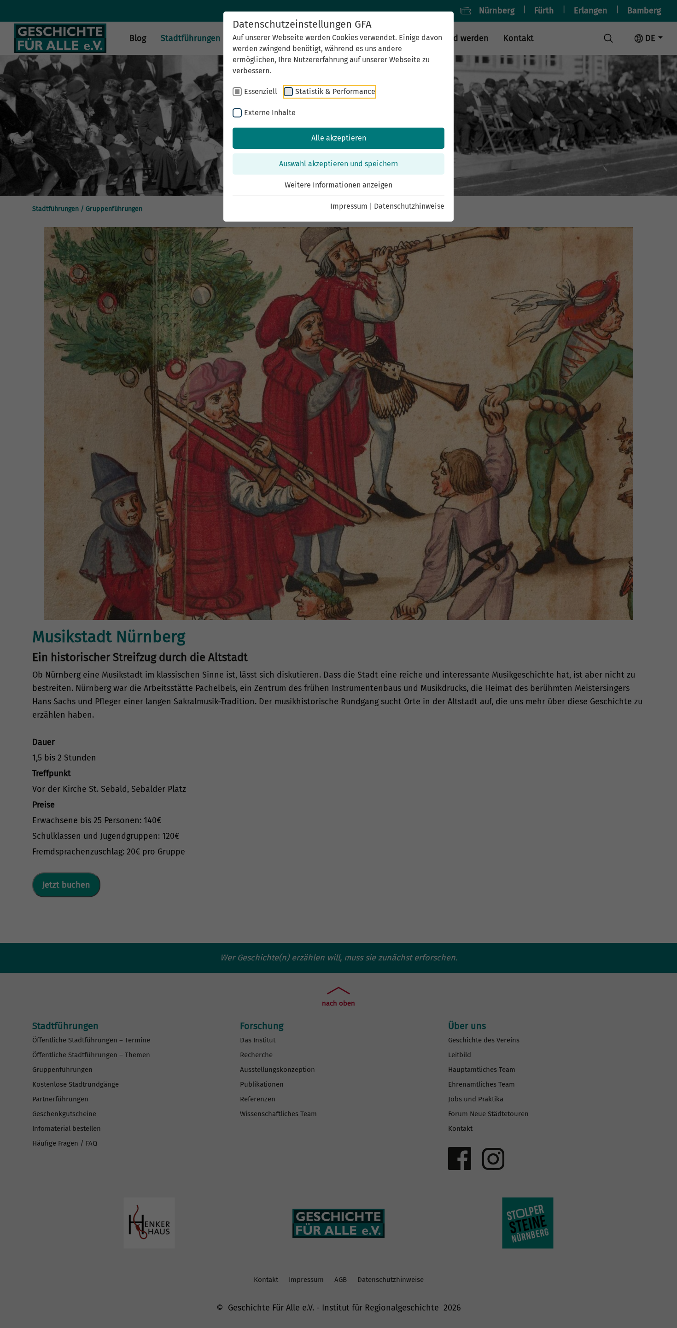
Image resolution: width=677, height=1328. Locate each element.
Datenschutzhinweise (409, 206)
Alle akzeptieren (338, 138)
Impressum (349, 206)
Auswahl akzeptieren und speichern (338, 163)
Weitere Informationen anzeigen (338, 185)
